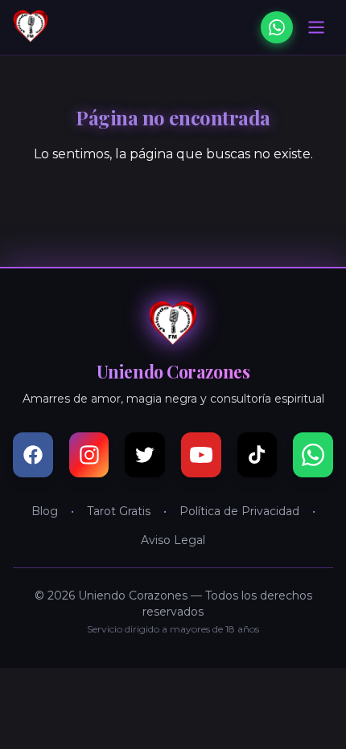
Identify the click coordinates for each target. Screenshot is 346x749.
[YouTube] (201, 454)
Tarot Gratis (118, 511)
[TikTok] (257, 454)
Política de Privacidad (239, 511)
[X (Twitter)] (145, 454)
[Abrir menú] (316, 27)
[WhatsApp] (277, 27)
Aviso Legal (173, 540)
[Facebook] (33, 454)
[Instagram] (89, 454)
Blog (44, 511)
